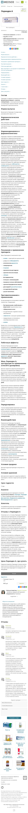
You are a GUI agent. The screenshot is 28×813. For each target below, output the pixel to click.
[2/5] (2, 30)
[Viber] (16, 48)
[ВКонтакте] (10, 48)
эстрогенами (4, 449)
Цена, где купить (5, 91)
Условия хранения (5, 79)
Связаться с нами (5, 784)
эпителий (4, 215)
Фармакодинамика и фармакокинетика (11, 59)
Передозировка (5, 72)
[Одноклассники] (12, 48)
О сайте (3, 782)
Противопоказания (6, 64)
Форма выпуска (5, 54)
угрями (5, 322)
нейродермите (14, 261)
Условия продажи (5, 77)
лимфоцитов (5, 166)
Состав (3, 52)
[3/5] (4, 30)
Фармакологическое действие (8, 57)
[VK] (2, 787)
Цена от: (23, 10)
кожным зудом (5, 349)
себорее (5, 275)
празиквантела (5, 440)
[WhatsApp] (17, 48)
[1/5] (1, 30)
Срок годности (4, 82)
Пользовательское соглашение (9, 780)
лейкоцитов (15, 164)
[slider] (8, 627)
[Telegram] (14, 48)
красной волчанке (16, 287)
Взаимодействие (5, 75)
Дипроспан (21, 498)
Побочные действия (6, 66)
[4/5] (5, 30)
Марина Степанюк (22, 590)
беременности (18, 327)
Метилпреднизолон (7, 499)
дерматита (4, 356)
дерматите (14, 263)
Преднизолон (14, 498)
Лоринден (17, 494)
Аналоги (3, 84)
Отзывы (3, 89)
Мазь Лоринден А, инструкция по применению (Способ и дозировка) (13, 69)
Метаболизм (10, 238)
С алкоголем (4, 86)
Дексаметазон (5, 498)
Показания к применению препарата (10, 61)
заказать (21, 583)
